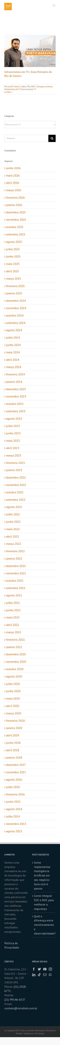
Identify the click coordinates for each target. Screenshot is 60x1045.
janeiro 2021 (14, 647)
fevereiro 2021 (15, 640)
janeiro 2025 (14, 293)
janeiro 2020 (14, 728)
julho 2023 (13, 426)
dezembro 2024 (16, 301)
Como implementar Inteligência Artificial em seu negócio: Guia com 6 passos (42, 875)
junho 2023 (13, 433)
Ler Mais (7, 92)
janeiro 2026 (14, 205)
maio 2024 (13, 352)
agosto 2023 (14, 418)
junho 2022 (13, 522)
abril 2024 (12, 360)
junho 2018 (13, 743)
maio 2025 (13, 264)
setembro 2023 (15, 411)
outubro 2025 (14, 227)
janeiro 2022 (14, 558)
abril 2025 (12, 271)
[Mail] (44, 974)
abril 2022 (12, 536)
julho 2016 (13, 787)
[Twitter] (39, 969)
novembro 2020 (16, 662)
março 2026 (13, 190)
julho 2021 (13, 603)
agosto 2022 (14, 507)
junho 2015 (13, 802)
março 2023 (13, 455)
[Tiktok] (39, 974)
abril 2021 (12, 625)
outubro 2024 (14, 315)
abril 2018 (12, 750)
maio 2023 (13, 441)
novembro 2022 (16, 485)
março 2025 (13, 279)
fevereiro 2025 (15, 286)
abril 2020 (12, 706)
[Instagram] (50, 969)
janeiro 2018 (14, 757)
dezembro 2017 (16, 765)
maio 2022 (13, 529)
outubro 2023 (14, 404)
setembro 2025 (15, 234)
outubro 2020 (14, 669)
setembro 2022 (15, 500)
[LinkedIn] (33, 974)
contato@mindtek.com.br (20, 1008)
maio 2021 (13, 617)
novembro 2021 (16, 573)
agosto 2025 (14, 242)
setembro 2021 (15, 588)
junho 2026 (13, 168)
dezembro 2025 (16, 212)
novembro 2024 (16, 308)
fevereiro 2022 (15, 551)
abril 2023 (12, 448)
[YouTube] (44, 969)
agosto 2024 (14, 330)
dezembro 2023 (16, 389)
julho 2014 (13, 816)
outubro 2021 (14, 580)
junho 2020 (13, 691)
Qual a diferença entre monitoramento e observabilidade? (44, 924)
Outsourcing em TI (28, 89)
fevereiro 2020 (15, 721)
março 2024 (13, 367)
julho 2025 (13, 249)
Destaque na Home (44, 86)
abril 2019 (12, 735)
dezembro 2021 (16, 566)
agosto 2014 (14, 809)
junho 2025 (13, 256)
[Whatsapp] (50, 974)
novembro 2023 (16, 396)
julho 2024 (13, 337)
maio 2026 (13, 175)
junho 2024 (13, 345)
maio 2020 (13, 698)
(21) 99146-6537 (15, 999)
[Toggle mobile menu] (54, 5)
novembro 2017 (16, 772)
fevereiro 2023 (15, 463)
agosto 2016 (14, 779)
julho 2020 (13, 684)
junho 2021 (13, 610)
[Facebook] (33, 969)
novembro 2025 (16, 219)
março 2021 (13, 632)
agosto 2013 (14, 831)
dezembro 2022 (16, 477)
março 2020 (13, 713)
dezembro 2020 (16, 654)
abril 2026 (12, 183)
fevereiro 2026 (15, 197)
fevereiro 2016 (15, 794)
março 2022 (13, 544)
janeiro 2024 (14, 382)
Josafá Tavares (14, 86)
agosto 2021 (14, 595)
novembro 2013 (16, 824)
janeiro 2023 (14, 470)
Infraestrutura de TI (12, 89)
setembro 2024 (15, 323)
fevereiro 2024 (15, 374)
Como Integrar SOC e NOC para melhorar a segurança (44, 902)
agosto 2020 (14, 676)
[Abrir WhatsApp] (52, 1037)
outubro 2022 (14, 492)
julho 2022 (13, 514)
